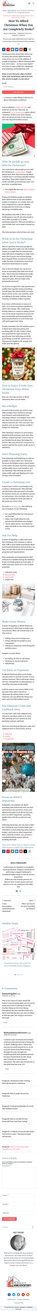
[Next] (32, 950)
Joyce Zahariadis (11, 33)
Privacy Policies (23, 1299)
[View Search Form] (33, 3)
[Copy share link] (12, 49)
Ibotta (7, 736)
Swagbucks (9, 739)
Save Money (21, 17)
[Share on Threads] (25, 49)
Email (4, 83)
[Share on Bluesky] (16, 49)
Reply (5, 1022)
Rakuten (8, 734)
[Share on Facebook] (4, 49)
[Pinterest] (23, 1294)
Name (6, 1195)
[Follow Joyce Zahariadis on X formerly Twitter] (20, 891)
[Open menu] (29, 3)
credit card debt (21, 107)
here (18, 44)
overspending (20, 172)
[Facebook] (9, 1294)
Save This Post (19, 92)
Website (6, 1213)
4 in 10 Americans (17, 112)
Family (14, 17)
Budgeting (7, 15)
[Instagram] (18, 1294)
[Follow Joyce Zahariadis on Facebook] (16, 891)
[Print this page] (21, 49)
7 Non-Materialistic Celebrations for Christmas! (8, 906)
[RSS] (27, 1294)
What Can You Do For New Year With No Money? (28, 905)
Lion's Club (9, 577)
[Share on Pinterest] (8, 49)
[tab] (16, 974)
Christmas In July (26, 15)
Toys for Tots (10, 575)
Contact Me (18, 1303)
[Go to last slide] (4, 950)
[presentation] (18, 943)
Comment (6, 1166)
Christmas (15, 15)
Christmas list (16, 506)
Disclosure (12, 1299)
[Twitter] (13, 1294)
